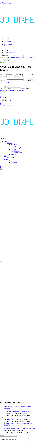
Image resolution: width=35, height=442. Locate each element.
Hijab (19, 148)
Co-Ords (13, 149)
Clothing (6, 141)
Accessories (10, 157)
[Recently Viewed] (5, 86)
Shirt (20, 57)
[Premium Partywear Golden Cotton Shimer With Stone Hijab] (19, 425)
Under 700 (25, 57)
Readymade (14, 154)
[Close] (1, 97)
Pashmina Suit (18, 152)
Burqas (16, 146)
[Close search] (1, 95)
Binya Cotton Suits (9, 419)
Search (5, 60)
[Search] (5, 47)
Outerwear (14, 162)
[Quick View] (4, 410)
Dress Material (15, 151)
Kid (5, 156)
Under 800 (32, 57)
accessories (14, 144)
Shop (6, 50)
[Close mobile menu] (0, 104)
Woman (6, 159)
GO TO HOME (4, 82)
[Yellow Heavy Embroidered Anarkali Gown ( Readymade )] (19, 408)
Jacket (17, 57)
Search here (3, 55)
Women (9, 143)
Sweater (12, 57)
